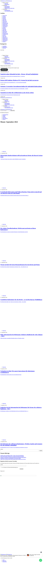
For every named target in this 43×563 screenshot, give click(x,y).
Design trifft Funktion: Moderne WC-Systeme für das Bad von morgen (12, 456)
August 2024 (5, 26)
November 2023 (5, 34)
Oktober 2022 (5, 38)
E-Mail (1, 464)
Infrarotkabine (7, 4)
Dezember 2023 (5, 33)
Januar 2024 (5, 32)
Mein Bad (6, 3)
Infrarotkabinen (7, 7)
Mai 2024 (4, 28)
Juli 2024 (4, 27)
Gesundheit (4, 46)
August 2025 (5, 15)
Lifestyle (4, 119)
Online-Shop (4, 69)
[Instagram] (13, 54)
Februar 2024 (5, 31)
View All (7, 71)
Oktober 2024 (5, 24)
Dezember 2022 (5, 37)
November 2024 (5, 23)
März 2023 (4, 36)
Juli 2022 (4, 41)
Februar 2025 (5, 21)
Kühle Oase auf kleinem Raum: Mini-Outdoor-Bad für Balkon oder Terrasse (13, 459)
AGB (3, 559)
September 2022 (5, 39)
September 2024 (5, 25)
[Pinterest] (21, 54)
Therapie (4, 115)
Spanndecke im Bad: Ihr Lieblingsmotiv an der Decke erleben (10, 458)
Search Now (12, 110)
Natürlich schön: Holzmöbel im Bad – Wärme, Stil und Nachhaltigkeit (12, 455)
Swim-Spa (4, 117)
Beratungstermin (7, 10)
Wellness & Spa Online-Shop (9, 8)
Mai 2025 (4, 18)
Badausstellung (7, 6)
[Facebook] (4, 54)
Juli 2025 (4, 16)
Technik (4, 116)
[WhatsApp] (38, 54)
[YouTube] (30, 54)
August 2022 (5, 40)
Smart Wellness (5, 118)
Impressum (4, 560)
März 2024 (4, 30)
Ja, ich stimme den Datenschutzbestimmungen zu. (10, 467)
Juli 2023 (4, 35)
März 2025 (4, 20)
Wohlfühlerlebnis (5, 114)
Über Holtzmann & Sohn (9, 63)
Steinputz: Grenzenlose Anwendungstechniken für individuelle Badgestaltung (13, 457)
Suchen (1, 449)
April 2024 (4, 29)
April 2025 (4, 19)
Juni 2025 (4, 17)
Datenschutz (5, 561)
